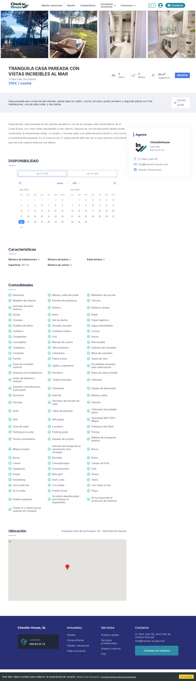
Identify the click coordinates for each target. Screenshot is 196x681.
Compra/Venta (87, 5)
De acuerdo (186, 676)
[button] (67, 567)
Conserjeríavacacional (106, 5)
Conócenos (127, 5)
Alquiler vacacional (52, 5)
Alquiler (71, 5)
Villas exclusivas (76, 650)
